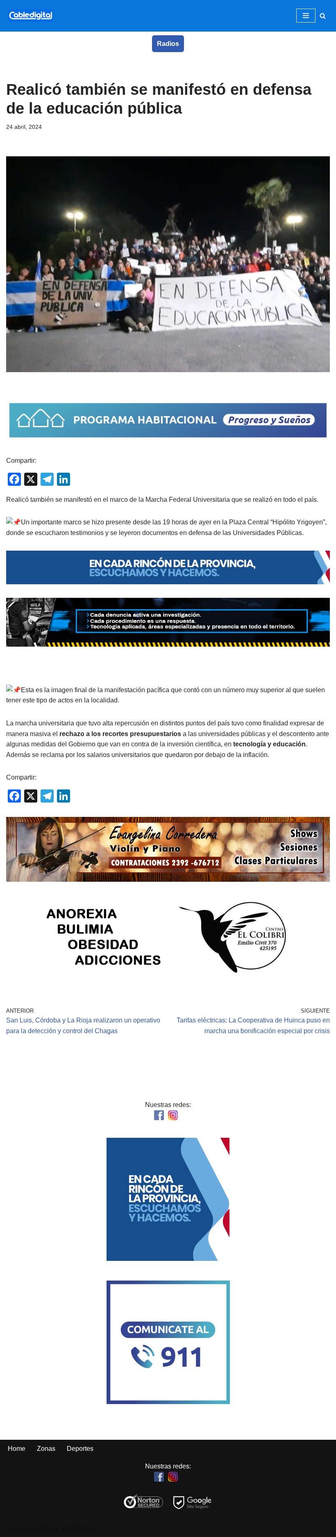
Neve (14, 1528)
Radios (168, 43)
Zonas (46, 1448)
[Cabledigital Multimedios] (30, 16)
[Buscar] (323, 16)
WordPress (77, 1528)
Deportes (80, 1448)
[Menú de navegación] (306, 16)
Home (16, 1448)
